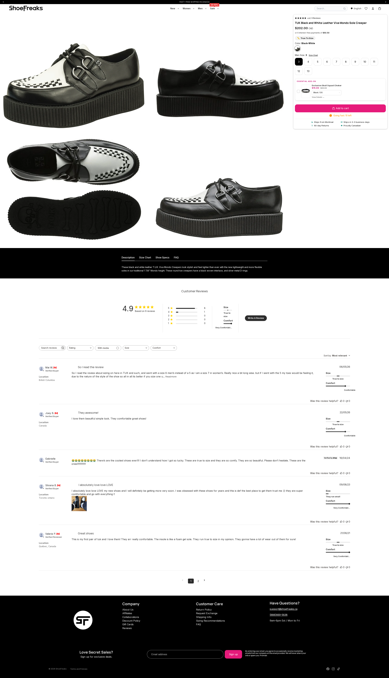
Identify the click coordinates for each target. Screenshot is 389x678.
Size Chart (313, 55)
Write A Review (256, 318)
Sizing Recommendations (210, 620)
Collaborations (130, 617)
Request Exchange (206, 613)
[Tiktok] (338, 669)
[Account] (373, 8)
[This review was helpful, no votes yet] (341, 400)
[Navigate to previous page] (183, 580)
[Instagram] (333, 669)
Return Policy (204, 609)
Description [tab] (128, 257)
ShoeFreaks (61, 669)
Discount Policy (131, 620)
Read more (171, 376)
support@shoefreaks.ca (283, 609)
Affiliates (127, 613)
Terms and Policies (78, 669)
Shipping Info (204, 617)
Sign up (233, 654)
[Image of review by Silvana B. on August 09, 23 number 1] (79, 503)
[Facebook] (328, 669)
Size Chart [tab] (145, 257)
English (357, 8)
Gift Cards (128, 624)
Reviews (127, 628)
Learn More (318, 97)
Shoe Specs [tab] (162, 257)
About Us (127, 609)
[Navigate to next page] (205, 580)
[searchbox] (49, 347)
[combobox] (356, 8)
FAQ (198, 624)
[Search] (344, 8)
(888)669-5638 (278, 614)
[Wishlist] (366, 8)
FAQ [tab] (176, 257)
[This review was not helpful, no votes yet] (347, 400)
